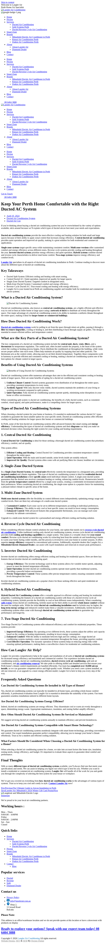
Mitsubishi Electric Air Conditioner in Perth (31, 37)
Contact (10, 54)
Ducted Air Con (14, 221)
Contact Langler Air (58, 783)
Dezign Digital (37, 941)
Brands (10, 34)
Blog (9, 52)
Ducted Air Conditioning (23, 24)
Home (9, 17)
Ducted (10, 878)
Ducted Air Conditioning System (21, 218)
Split (9, 883)
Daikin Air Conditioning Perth (25, 42)
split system (6, 603)
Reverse (10, 880)
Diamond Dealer (19, 49)
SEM (25, 941)
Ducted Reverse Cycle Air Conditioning (29, 29)
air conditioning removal (28, 663)
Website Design (8, 941)
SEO (18, 941)
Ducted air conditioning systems (16, 327)
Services (10, 22)
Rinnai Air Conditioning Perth (25, 39)
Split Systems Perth (20, 27)
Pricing (10, 19)
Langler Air (6, 262)
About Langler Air (20, 47)
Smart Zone (12, 32)
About (9, 44)
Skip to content (7, 2)
